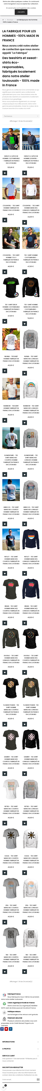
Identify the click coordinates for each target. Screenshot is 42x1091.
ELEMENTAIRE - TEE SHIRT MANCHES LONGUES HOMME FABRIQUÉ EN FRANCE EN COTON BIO (31, 460)
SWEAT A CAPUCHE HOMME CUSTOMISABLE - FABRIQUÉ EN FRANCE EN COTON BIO (11, 159)
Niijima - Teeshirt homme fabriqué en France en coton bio (11, 359)
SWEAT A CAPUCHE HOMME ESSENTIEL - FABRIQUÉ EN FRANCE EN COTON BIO (31, 159)
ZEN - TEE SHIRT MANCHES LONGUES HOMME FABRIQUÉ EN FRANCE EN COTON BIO (31, 909)
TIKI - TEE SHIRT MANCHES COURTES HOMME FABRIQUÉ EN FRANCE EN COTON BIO (11, 958)
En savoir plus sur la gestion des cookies (21, 8)
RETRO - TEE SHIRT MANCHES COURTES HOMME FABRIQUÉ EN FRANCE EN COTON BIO (11, 810)
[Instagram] (10, 1029)
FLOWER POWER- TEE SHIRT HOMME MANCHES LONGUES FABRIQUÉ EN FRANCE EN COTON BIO (31, 709)
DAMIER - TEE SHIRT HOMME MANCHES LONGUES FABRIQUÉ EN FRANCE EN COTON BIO (31, 760)
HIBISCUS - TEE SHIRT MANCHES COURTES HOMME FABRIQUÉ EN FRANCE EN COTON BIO (11, 511)
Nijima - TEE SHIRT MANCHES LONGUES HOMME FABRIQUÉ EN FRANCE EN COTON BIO (31, 360)
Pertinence (21, 116)
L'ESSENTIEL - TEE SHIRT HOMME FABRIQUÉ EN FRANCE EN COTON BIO (11, 208)
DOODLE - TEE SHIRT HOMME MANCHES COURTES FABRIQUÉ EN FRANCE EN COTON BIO (31, 659)
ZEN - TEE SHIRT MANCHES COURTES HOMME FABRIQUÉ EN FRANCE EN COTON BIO (11, 909)
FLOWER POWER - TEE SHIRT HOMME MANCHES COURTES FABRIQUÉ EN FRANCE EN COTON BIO (11, 709)
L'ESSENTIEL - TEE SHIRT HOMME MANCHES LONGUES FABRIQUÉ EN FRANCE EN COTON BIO (31, 209)
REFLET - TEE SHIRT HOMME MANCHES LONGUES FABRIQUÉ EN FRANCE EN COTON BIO (31, 560)
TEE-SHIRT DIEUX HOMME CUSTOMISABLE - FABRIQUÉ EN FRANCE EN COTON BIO (11, 308)
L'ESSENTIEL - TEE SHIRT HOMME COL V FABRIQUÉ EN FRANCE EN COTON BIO (11, 259)
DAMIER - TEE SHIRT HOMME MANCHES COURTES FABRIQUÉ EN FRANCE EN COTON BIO (11, 760)
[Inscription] (37, 1080)
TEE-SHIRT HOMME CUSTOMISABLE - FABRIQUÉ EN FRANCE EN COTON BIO (31, 259)
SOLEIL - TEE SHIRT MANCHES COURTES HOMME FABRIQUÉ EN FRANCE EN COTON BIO (11, 859)
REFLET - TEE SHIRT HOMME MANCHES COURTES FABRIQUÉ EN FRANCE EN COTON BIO (11, 560)
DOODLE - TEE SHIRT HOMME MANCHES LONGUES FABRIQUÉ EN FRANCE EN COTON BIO (11, 659)
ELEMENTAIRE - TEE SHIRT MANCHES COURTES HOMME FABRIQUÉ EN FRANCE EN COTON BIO (11, 460)
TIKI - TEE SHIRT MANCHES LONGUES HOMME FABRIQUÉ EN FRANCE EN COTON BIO (31, 958)
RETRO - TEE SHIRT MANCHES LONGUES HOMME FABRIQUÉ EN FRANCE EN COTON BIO (31, 810)
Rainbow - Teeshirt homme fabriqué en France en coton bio (11, 408)
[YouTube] (6, 1029)
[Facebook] (2, 1029)
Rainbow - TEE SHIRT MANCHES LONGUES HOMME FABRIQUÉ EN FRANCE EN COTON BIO (31, 409)
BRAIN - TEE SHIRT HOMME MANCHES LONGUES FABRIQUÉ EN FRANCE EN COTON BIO (31, 609)
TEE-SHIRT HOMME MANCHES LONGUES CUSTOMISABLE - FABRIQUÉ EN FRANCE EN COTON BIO (31, 309)
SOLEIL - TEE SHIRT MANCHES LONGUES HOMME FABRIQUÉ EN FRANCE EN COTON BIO (31, 859)
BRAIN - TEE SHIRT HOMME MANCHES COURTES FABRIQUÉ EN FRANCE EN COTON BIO (11, 609)
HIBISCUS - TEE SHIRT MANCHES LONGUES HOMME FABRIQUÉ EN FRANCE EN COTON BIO (31, 511)
